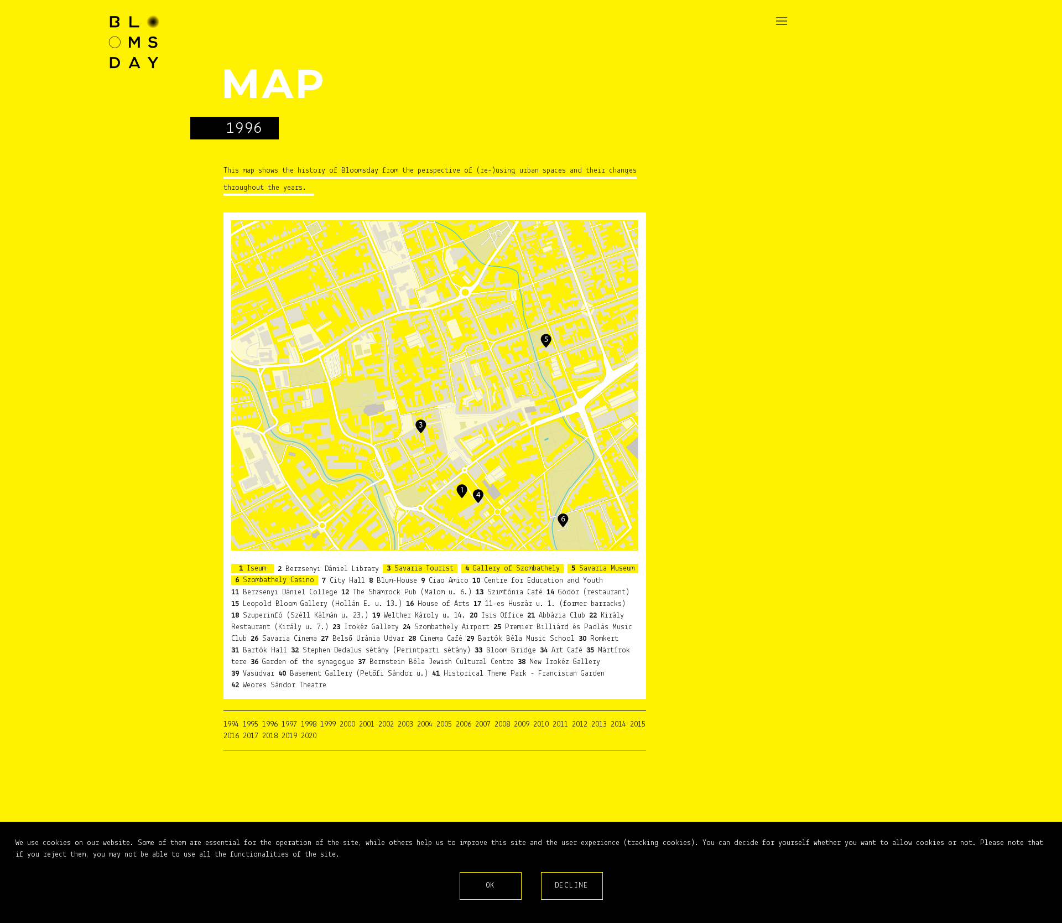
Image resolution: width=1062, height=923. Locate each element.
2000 (347, 724)
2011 (560, 724)
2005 (444, 724)
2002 (386, 724)
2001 (366, 724)
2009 (521, 724)
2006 (463, 724)
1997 (289, 724)
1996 (270, 724)
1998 (308, 724)
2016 (231, 736)
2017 (250, 736)
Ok (490, 885)
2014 (618, 724)
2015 (637, 724)
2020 (308, 736)
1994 (231, 724)
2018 (270, 736)
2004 (425, 724)
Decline (572, 885)
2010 (541, 724)
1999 (328, 724)
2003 (405, 724)
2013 (599, 724)
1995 (250, 724)
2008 (502, 724)
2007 (483, 724)
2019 (289, 736)
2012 (579, 724)
